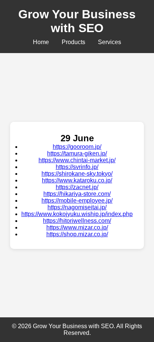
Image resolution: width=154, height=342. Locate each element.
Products (73, 42)
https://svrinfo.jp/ (77, 167)
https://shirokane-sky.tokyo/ (77, 173)
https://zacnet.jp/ (77, 187)
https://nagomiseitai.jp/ (77, 207)
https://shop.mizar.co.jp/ (77, 234)
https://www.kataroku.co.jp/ (77, 180)
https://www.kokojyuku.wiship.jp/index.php (77, 214)
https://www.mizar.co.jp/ (77, 227)
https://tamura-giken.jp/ (77, 153)
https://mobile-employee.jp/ (77, 200)
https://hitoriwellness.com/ (77, 221)
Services (109, 42)
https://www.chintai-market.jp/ (77, 160)
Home (41, 42)
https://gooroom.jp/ (77, 147)
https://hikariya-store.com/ (77, 194)
